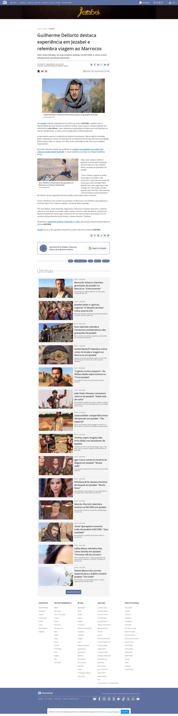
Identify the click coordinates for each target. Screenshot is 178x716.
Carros (80, 618)
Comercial (128, 614)
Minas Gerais (81, 652)
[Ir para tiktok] (123, 699)
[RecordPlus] (144, 2)
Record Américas (130, 635)
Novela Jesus (102, 673)
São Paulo (81, 666)
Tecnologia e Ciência (84, 673)
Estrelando (57, 625)
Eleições (30, 3)
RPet (55, 652)
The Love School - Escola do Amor (108, 683)
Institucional (132, 603)
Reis (99, 680)
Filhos (56, 632)
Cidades (80, 621)
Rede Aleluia (128, 652)
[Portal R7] (5, 2)
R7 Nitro (56, 645)
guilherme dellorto (80, 261)
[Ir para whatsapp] (133, 699)
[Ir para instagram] (159, 2)
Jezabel (45, 29)
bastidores (106, 261)
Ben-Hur (100, 632)
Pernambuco (81, 659)
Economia (81, 632)
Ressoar (127, 659)
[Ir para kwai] (109, 699)
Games (56, 635)
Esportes (45, 3)
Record (58, 3)
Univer (127, 662)
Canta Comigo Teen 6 (104, 642)
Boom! (100, 635)
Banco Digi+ (128, 608)
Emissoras (128, 618)
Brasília (23, 3)
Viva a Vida (57, 662)
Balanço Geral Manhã (104, 625)
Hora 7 (80, 642)
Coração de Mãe (103, 652)
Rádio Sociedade (130, 632)
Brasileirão (42, 611)
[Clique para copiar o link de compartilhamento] (108, 65)
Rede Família (129, 656)
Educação (81, 635)
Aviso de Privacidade (113, 712)
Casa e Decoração (59, 614)
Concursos (81, 625)
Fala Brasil (101, 662)
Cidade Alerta (102, 649)
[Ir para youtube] (138, 699)
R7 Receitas (57, 649)
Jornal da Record (103, 669)
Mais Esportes (43, 628)
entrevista (98, 261)
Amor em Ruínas (103, 614)
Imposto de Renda (83, 645)
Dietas (56, 621)
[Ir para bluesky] (95, 699)
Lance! (41, 625)
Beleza (56, 608)
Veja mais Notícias (73, 592)
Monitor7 (80, 656)
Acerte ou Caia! (102, 608)
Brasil (79, 611)
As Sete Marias (102, 618)
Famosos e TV (58, 628)
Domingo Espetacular (104, 656)
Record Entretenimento (132, 638)
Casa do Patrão (102, 645)
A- (46, 71)
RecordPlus (128, 625)
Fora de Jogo (43, 618)
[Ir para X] (157, 2)
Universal (127, 666)
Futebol (41, 621)
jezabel (70, 261)
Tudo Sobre (81, 676)
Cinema (56, 618)
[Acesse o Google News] (105, 65)
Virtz (55, 659)
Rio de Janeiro (82, 662)
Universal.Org (129, 669)
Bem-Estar (57, 611)
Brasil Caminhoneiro (104, 638)
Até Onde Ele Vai (103, 621)
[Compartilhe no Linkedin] (98, 65)
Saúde (79, 669)
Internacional (81, 649)
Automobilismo (43, 608)
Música (56, 642)
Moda (56, 638)
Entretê (37, 3)
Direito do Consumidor (84, 628)
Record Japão (129, 645)
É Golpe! (80, 638)
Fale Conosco (48, 699)
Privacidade (57, 699)
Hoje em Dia (101, 666)
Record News (66, 3)
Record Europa (129, 642)
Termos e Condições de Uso (71, 699)
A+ (42, 71)
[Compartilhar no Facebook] (95, 65)
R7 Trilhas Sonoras (130, 628)
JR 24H (52, 3)
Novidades (52, 29)
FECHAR (125, 712)
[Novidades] (89, 12)
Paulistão (41, 632)
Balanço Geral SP (103, 628)
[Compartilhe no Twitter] (91, 65)
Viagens (56, 656)
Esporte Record (102, 659)
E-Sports (41, 614)
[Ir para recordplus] (119, 699)
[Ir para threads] (114, 699)
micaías (90, 261)
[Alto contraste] (38, 71)
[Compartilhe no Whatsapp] (101, 65)
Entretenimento (62, 603)
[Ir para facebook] (154, 2)
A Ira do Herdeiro (103, 611)
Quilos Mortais (102, 676)
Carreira (127, 611)
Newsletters (128, 621)
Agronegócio (81, 608)
